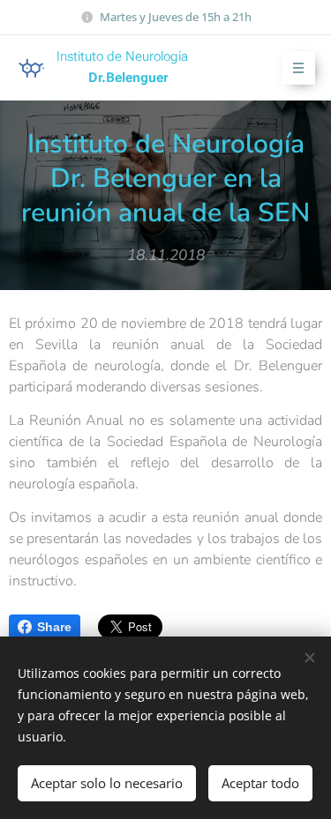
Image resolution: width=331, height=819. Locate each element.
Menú (298, 68)
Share (54, 627)
